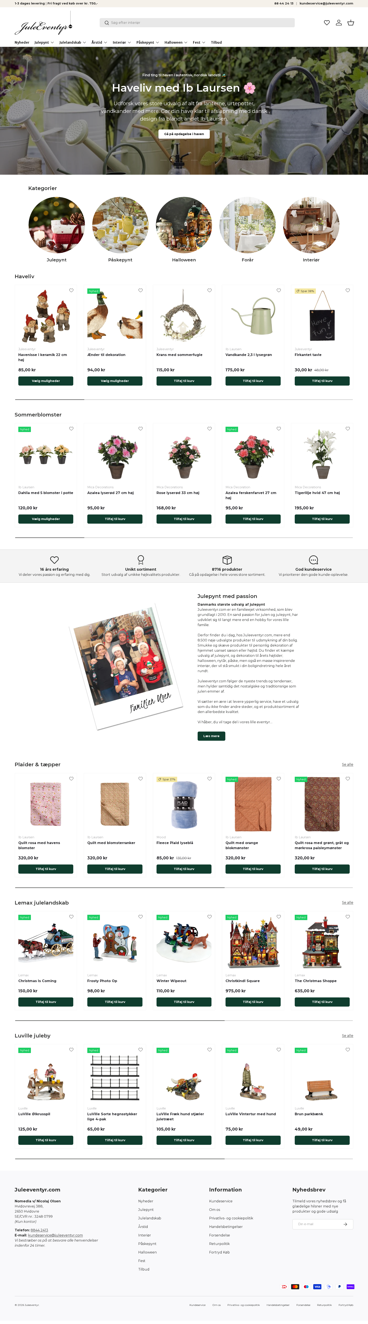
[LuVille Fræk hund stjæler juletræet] (184, 1075)
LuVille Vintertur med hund (251, 1114)
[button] (350, 22)
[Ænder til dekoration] (114, 315)
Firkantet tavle (308, 355)
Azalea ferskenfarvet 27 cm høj (251, 495)
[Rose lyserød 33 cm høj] (184, 454)
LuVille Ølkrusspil (34, 1114)
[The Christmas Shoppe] (322, 942)
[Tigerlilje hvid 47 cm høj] (322, 454)
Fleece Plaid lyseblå (175, 843)
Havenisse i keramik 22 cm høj (42, 357)
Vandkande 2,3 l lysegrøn (249, 355)
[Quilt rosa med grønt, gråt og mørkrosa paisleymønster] (322, 804)
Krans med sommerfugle (180, 355)
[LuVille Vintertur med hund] (253, 1075)
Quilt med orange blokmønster (242, 845)
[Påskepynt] (120, 225)
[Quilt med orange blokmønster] (253, 804)
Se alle (347, 764)
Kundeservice (221, 1201)
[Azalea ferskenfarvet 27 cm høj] (253, 454)
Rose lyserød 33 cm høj (178, 493)
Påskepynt (145, 42)
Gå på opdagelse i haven (184, 134)
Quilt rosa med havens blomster (39, 845)
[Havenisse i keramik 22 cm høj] (45, 315)
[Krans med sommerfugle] (184, 315)
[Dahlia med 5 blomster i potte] (45, 454)
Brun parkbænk (309, 1114)
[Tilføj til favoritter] (71, 290)
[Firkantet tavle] (322, 315)
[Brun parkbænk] (322, 1075)
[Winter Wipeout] (184, 942)
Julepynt (41, 42)
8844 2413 (39, 1230)
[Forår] (247, 225)
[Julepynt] (57, 225)
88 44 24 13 (283, 3)
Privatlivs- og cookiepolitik (231, 1218)
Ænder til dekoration (106, 355)
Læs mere (211, 736)
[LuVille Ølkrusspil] (45, 1075)
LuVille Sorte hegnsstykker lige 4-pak (112, 1116)
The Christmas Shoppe (316, 981)
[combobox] (197, 22)
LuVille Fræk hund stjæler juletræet (180, 1116)
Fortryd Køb (219, 1252)
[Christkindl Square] (253, 942)
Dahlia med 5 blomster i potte (45, 493)
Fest (196, 42)
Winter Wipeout (171, 981)
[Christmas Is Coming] (45, 942)
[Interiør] (311, 225)
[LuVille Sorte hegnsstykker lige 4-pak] (114, 1075)
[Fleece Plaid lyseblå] (184, 804)
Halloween (174, 42)
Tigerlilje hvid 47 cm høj (317, 493)
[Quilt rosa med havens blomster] (45, 804)
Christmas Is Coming (37, 981)
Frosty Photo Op (102, 981)
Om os (214, 1210)
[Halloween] (184, 225)
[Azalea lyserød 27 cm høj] (114, 454)
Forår (248, 259)
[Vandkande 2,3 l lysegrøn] (253, 315)
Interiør (119, 42)
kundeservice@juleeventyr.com (326, 3)
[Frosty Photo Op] (114, 942)
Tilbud (216, 42)
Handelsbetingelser (226, 1227)
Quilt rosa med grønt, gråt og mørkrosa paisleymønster (322, 845)
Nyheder (22, 42)
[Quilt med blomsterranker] (114, 804)
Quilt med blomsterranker (111, 843)
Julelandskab (70, 42)
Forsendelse (219, 1235)
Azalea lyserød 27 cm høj (110, 493)
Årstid (97, 42)
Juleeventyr (32, 1305)
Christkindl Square (243, 981)
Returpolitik (219, 1244)
